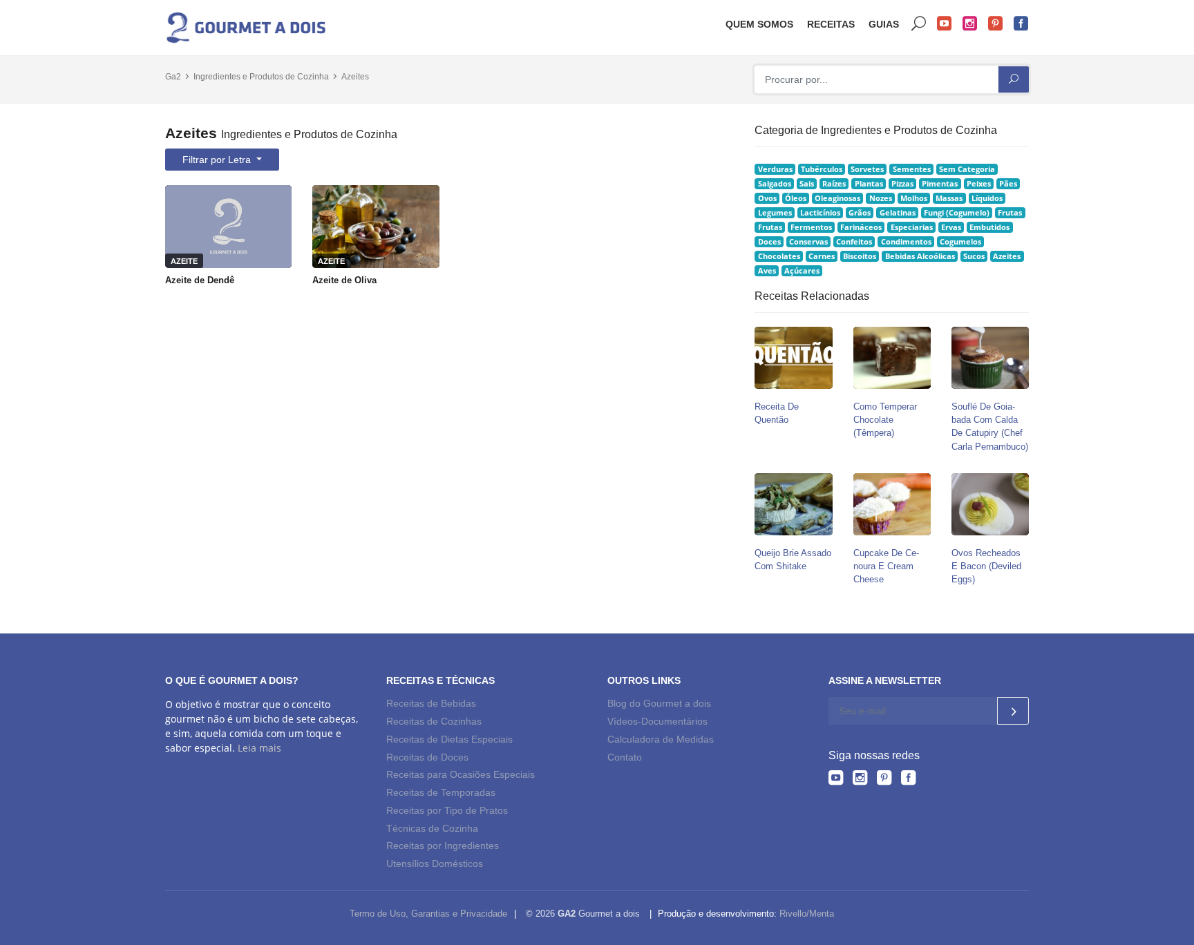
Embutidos (989, 227)
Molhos (913, 198)
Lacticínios (820, 213)
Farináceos (861, 227)
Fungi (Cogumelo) (956, 213)
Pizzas (902, 184)
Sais (806, 184)
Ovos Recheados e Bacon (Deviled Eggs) (986, 566)
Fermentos (811, 227)
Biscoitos (859, 256)
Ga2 (173, 77)
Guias (884, 24)
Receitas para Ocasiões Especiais (460, 774)
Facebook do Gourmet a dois (1021, 24)
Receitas (831, 24)
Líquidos (987, 198)
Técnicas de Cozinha (432, 828)
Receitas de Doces (427, 757)
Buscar (919, 24)
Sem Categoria (967, 169)
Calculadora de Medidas (660, 739)
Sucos (974, 256)
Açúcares (801, 271)
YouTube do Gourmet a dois (944, 24)
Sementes (912, 169)
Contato (624, 757)
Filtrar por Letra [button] (218, 159)
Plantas (869, 184)
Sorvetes (867, 169)
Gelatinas (898, 213)
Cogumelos (960, 242)
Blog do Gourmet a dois (659, 703)
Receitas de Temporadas (440, 792)
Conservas (808, 242)
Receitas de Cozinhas (434, 721)
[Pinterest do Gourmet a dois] (884, 780)
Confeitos (854, 242)
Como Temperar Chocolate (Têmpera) (885, 419)
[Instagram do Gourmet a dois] (860, 780)
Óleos (795, 198)
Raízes (834, 184)
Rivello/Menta (806, 913)
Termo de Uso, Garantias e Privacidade (428, 913)
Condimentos (906, 242)
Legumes (775, 213)
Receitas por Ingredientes (442, 845)
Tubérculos (821, 169)
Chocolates (779, 256)
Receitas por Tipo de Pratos (447, 810)
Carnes (821, 256)
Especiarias (912, 227)
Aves (767, 271)
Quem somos (759, 24)
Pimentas (940, 184)
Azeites (355, 77)
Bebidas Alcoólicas (920, 256)
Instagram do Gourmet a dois (970, 24)
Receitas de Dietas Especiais (449, 739)
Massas (949, 198)
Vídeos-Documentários (657, 721)
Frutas (1010, 213)
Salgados (774, 184)
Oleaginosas (837, 198)
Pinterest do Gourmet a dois (995, 24)
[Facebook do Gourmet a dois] (908, 780)
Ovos (767, 198)
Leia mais (259, 747)
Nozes (880, 198)
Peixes (979, 184)
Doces (769, 242)
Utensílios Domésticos (434, 863)
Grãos (860, 213)
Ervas (951, 227)
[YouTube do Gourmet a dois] (835, 780)
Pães (1008, 184)
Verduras (775, 169)
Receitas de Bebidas (431, 703)
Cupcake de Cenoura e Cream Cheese (886, 566)
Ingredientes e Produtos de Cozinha (261, 77)
